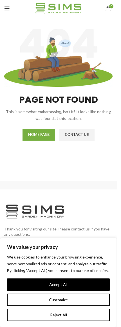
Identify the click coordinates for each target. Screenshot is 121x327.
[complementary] (58, 282)
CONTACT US (77, 134)
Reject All (58, 314)
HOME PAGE (39, 134)
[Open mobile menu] (7, 8)
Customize (58, 299)
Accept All (58, 284)
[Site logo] (58, 8)
